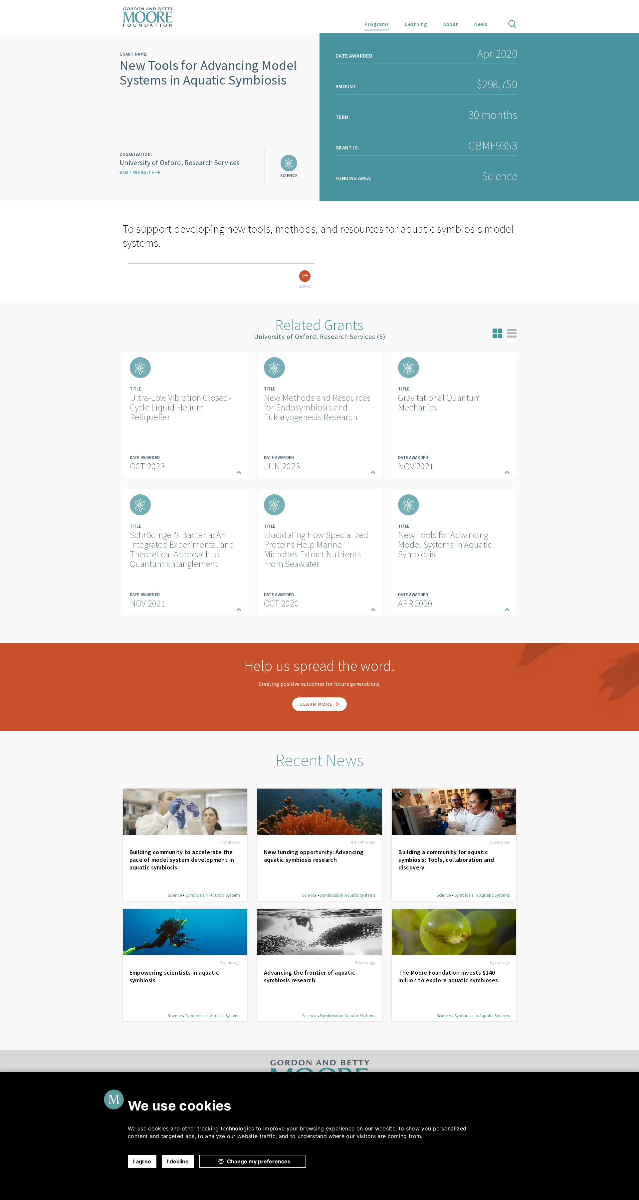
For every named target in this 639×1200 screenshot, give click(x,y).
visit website (137, 172)
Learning (416, 24)
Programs (376, 24)
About (450, 24)
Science (175, 895)
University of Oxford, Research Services (179, 162)
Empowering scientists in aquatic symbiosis (174, 976)
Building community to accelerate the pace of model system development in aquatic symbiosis (181, 859)
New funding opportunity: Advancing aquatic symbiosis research (314, 855)
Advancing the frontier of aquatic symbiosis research (309, 976)
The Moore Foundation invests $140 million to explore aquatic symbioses (448, 976)
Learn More (317, 704)
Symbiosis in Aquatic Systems (213, 895)
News (481, 24)
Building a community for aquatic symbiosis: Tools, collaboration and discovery (446, 859)
